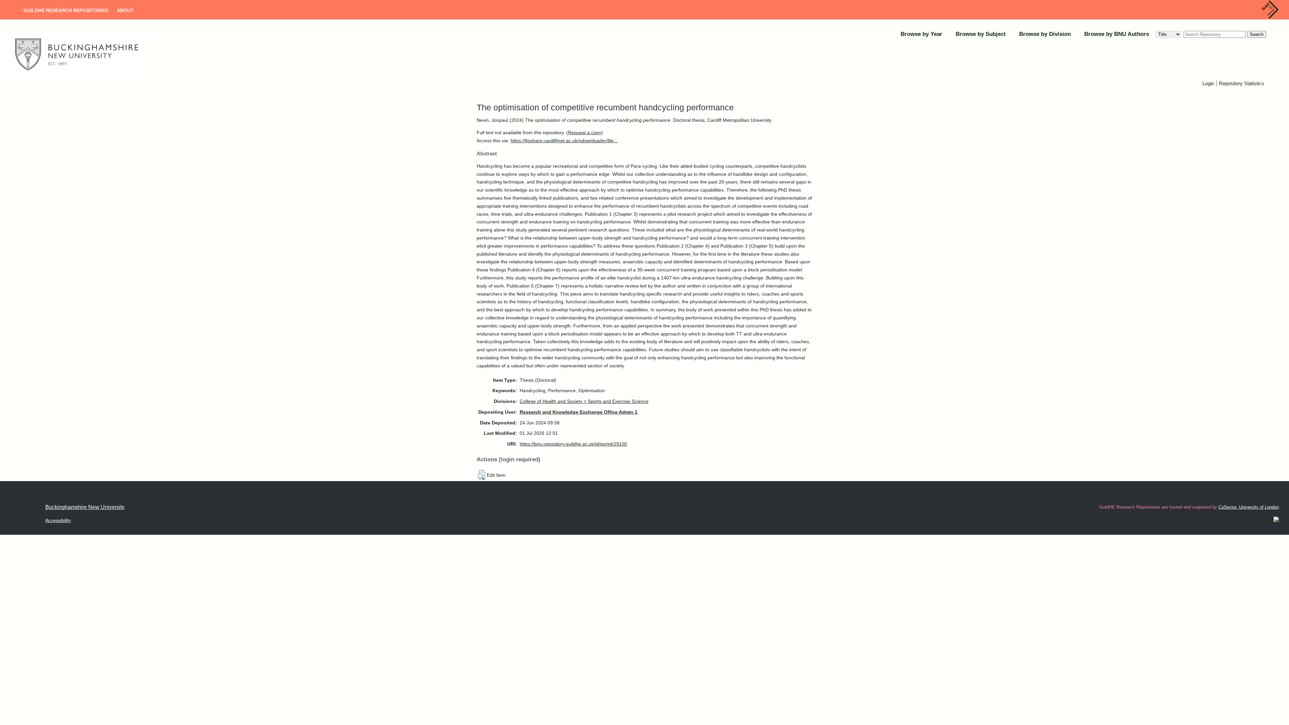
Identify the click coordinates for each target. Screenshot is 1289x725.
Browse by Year (921, 34)
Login (1208, 83)
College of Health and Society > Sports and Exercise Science (584, 401)
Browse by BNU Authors (1116, 34)
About (125, 10)
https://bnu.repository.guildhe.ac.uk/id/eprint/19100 (573, 444)
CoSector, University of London (1249, 507)
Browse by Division (1045, 34)
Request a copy (584, 132)
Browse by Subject (981, 34)
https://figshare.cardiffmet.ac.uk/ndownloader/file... (564, 140)
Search (1256, 34)
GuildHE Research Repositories (65, 10)
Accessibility (58, 520)
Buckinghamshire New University (85, 507)
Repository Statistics (1241, 83)
